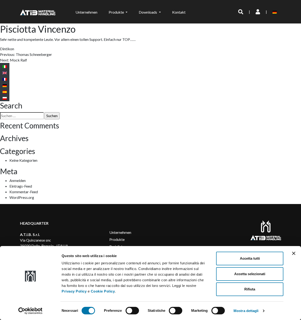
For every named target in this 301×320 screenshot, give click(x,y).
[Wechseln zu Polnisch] (4, 98)
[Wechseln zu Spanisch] (4, 92)
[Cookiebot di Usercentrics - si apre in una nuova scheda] (30, 310)
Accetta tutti (250, 258)
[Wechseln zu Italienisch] (4, 66)
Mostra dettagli (246, 311)
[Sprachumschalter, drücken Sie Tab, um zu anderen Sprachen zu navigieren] (275, 11)
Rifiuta (249, 289)
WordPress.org (21, 197)
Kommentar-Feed (23, 191)
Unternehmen (86, 12)
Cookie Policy (103, 291)
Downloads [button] (148, 12)
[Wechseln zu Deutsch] (4, 85)
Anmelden (17, 180)
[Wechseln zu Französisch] (4, 79)
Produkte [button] (117, 12)
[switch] (132, 310)
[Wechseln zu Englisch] (4, 72)
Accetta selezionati (249, 274)
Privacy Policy (74, 291)
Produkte (117, 239)
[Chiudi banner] (293, 253)
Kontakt (179, 12)
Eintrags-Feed (20, 186)
